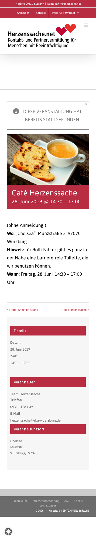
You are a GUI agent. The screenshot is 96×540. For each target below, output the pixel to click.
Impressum (20, 501)
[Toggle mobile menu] (86, 25)
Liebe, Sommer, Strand (23, 310)
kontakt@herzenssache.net (64, 3)
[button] (8, 531)
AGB (66, 501)
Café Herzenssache (74, 310)
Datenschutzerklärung (45, 501)
